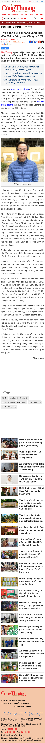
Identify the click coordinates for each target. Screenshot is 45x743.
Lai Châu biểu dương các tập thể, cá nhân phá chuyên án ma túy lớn (31, 593)
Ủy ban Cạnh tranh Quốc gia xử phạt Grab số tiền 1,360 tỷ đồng (30, 630)
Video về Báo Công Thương (28, 713)
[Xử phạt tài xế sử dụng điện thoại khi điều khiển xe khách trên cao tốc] (9, 542)
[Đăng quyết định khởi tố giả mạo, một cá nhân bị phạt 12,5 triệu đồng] (9, 443)
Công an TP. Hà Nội (20, 89)
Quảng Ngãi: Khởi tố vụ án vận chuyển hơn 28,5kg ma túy (30, 455)
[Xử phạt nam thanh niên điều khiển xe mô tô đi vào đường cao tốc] (9, 654)
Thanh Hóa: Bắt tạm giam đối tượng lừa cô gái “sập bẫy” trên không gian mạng (23, 74)
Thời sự (7, 23)
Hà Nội (4, 398)
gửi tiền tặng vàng (8, 402)
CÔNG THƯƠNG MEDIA (10, 14)
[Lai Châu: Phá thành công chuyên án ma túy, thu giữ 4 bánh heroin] (9, 530)
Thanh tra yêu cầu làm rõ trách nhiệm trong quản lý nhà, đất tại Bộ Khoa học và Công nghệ (31, 504)
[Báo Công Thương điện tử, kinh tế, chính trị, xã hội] (18, 8)
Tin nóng (28, 27)
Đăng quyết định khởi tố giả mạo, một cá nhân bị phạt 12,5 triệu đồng (30, 443)
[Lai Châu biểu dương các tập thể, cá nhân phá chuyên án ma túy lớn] (9, 594)
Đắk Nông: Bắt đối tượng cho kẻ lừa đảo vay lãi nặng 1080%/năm (22, 81)
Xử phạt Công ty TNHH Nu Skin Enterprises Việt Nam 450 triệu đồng (31, 467)
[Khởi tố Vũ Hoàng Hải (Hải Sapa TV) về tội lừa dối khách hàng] (9, 491)
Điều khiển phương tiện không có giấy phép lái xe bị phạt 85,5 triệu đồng (31, 605)
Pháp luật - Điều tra (11, 27)
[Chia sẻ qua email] (39, 48)
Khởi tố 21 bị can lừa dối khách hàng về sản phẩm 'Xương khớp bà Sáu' (31, 618)
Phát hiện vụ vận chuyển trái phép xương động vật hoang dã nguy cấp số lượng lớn (31, 567)
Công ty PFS (21, 402)
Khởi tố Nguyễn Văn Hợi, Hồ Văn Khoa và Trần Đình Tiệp (31, 642)
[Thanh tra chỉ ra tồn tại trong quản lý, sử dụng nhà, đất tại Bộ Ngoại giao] (9, 518)
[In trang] (42, 48)
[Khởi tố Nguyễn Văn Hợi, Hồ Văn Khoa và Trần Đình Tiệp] (9, 642)
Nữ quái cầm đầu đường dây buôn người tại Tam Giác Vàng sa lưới (30, 479)
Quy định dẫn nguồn (36, 715)
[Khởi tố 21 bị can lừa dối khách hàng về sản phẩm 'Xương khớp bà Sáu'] (9, 618)
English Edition (37, 1)
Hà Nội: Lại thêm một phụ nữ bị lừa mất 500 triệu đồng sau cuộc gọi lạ (21, 68)
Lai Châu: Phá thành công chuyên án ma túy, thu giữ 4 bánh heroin (31, 530)
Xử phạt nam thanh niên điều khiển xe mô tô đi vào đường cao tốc (31, 654)
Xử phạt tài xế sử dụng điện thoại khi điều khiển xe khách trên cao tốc (30, 542)
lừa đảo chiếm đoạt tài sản (19, 398)
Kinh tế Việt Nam (26, 14)
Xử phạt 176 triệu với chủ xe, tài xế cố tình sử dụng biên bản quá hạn (31, 678)
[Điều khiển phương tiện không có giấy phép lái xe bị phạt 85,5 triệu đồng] (9, 606)
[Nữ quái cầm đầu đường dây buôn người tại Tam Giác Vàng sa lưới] (9, 479)
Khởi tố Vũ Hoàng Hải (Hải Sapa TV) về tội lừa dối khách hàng (31, 491)
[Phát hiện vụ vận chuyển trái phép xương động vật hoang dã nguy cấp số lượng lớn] (9, 567)
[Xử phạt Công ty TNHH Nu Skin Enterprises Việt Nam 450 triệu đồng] (9, 467)
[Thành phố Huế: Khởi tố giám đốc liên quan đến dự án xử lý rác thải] (9, 554)
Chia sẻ (6, 48)
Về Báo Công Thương (9, 713)
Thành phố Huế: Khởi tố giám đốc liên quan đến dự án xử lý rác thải (30, 554)
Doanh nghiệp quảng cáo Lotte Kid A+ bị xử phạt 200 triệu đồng (31, 581)
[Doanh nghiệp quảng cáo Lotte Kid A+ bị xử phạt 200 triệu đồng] (9, 581)
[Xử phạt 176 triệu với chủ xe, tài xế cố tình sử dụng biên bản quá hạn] (9, 678)
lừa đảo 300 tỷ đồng (9, 407)
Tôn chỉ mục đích (21, 715)
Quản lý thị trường (34, 23)
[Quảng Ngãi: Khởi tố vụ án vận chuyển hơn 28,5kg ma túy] (9, 455)
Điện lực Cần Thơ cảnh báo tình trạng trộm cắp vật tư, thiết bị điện (30, 666)
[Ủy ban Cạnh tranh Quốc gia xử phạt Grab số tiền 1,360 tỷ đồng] (9, 630)
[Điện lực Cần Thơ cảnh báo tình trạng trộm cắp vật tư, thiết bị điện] (9, 666)
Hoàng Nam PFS (35, 402)
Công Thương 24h (18, 23)
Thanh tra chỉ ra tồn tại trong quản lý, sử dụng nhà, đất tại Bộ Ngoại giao (31, 518)
